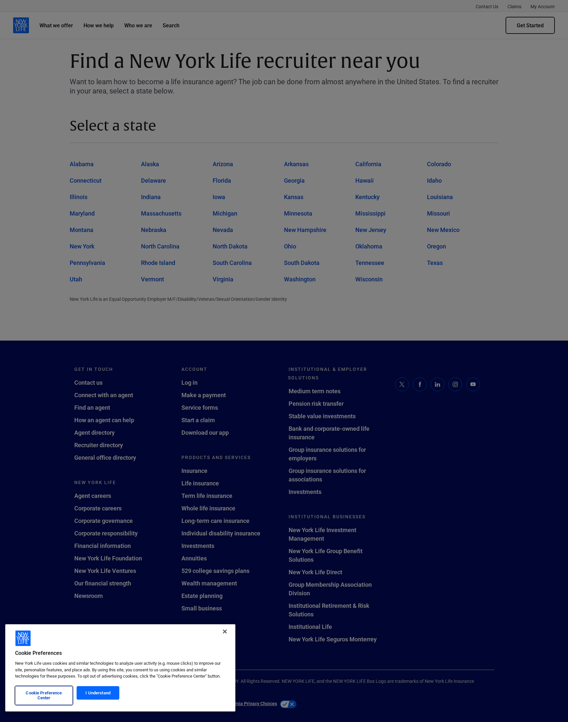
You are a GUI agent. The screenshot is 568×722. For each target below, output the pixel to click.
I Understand (97, 693)
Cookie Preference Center (44, 695)
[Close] (225, 631)
